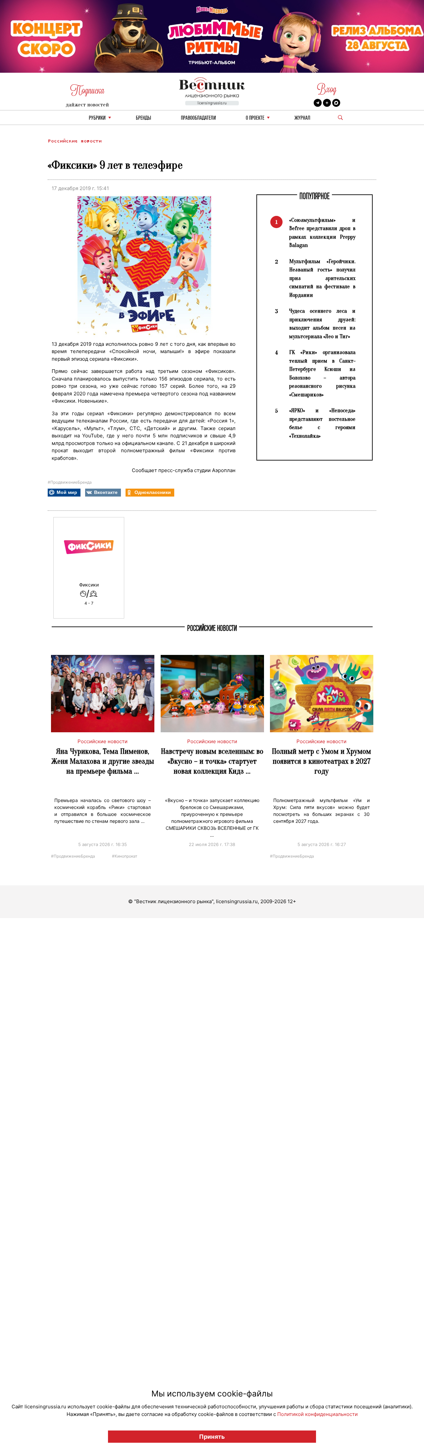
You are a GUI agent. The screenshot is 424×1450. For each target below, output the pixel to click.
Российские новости (74, 141)
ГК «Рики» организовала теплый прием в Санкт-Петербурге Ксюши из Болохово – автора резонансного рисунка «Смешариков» (322, 373)
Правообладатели (198, 118)
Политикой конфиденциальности (317, 1414)
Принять (212, 1436)
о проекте (255, 118)
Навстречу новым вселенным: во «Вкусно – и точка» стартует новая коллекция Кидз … (212, 761)
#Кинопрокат (124, 856)
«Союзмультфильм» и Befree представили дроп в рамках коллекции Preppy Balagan (322, 233)
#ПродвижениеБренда (70, 482)
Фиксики (89, 584)
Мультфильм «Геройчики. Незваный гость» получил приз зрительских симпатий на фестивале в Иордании (322, 278)
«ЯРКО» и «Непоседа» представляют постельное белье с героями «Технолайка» (322, 423)
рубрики (97, 118)
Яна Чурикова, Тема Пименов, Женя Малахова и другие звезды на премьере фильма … (102, 761)
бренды (143, 118)
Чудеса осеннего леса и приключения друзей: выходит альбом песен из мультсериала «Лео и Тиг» (322, 324)
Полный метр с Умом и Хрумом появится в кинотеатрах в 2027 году (321, 761)
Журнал (302, 118)
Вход (327, 89)
